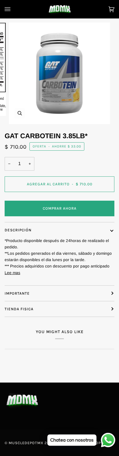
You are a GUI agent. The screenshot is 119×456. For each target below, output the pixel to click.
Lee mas (12, 273)
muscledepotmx (26, 443)
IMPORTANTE (17, 293)
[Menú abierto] (13, 9)
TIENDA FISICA (19, 309)
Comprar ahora (60, 208)
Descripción (18, 230)
